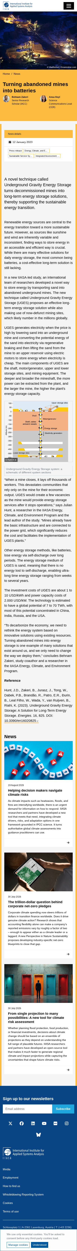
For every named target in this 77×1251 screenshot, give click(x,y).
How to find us (11, 1186)
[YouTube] (44, 1123)
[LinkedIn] (33, 1123)
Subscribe (63, 1108)
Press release (15, 151)
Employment (10, 1177)
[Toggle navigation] (69, 6)
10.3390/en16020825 (20, 721)
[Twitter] (10, 1123)
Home (6, 73)
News (17, 73)
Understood (40, 1244)
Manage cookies (18, 1244)
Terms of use (11, 1211)
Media (6, 1169)
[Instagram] (66, 1123)
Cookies (8, 1203)
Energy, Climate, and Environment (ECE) (37, 151)
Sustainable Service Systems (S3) (21, 156)
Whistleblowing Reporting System (23, 1194)
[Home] (18, 6)
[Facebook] (21, 1123)
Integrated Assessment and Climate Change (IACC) (48, 156)
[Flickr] (55, 1123)
